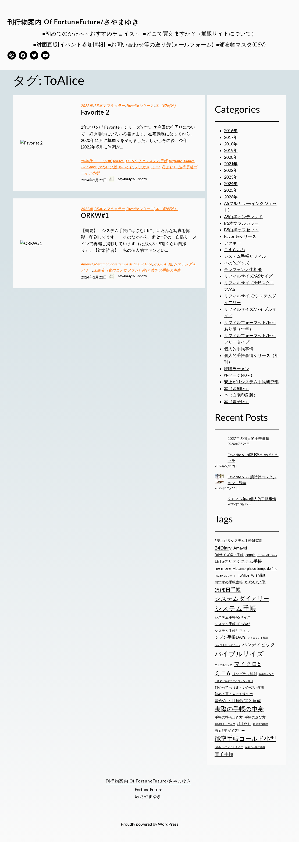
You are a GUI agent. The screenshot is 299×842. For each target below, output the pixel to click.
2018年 (231, 143)
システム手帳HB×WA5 (232, 624)
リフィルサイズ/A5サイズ (248, 276)
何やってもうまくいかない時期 (239, 687)
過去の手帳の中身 (255, 747)
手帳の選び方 (255, 717)
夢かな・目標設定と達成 (238, 700)
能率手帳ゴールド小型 (245, 738)
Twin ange (89, 167)
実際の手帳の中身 (166, 270)
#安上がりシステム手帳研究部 (238, 540)
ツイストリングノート (227, 645)
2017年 (231, 137)
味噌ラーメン (236, 368)
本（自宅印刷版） (241, 395)
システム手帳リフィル (245, 256)
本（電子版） (236, 401)
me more (223, 568)
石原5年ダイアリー (230, 730)
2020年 (231, 157)
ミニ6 (155, 167)
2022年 (87, 106)
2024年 (231, 183)
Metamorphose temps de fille (116, 264)
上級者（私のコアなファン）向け (121, 270)
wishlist (258, 575)
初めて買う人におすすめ (234, 694)
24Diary (223, 547)
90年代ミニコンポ (96, 161)
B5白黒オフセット (241, 229)
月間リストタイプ (225, 724)
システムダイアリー (242, 598)
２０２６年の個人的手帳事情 (252, 499)
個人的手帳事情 (238, 348)
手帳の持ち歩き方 (229, 717)
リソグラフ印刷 (244, 674)
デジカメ (142, 167)
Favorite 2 (95, 112)
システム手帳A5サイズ (233, 617)
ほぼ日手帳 (228, 589)
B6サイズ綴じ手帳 (229, 555)
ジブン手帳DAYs (230, 637)
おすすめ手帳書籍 (229, 582)
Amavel (119, 161)
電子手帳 (224, 754)
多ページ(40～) (238, 375)
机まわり (169, 167)
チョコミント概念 (258, 637)
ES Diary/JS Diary (267, 555)
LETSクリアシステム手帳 (146, 161)
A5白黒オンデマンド (243, 216)
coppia (251, 555)
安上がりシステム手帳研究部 (251, 381)
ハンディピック (258, 644)
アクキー (232, 243)
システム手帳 (235, 608)
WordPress (168, 824)
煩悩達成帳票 (260, 724)
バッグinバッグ (223, 664)
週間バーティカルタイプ (229, 747)
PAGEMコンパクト (225, 575)
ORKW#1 (95, 215)
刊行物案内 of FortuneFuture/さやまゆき (73, 22)
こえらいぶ (234, 249)
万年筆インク (266, 674)
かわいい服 (107, 167)
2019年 (231, 150)
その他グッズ (236, 263)
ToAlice (189, 161)
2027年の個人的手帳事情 (249, 438)
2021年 (231, 163)
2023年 (231, 177)
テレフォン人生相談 (243, 269)
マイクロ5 (247, 663)
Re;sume (175, 161)
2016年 (231, 130)
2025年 (231, 190)
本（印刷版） (166, 106)
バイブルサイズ (239, 653)
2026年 (231, 196)
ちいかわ (125, 167)
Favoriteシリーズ (140, 106)
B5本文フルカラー (109, 106)
